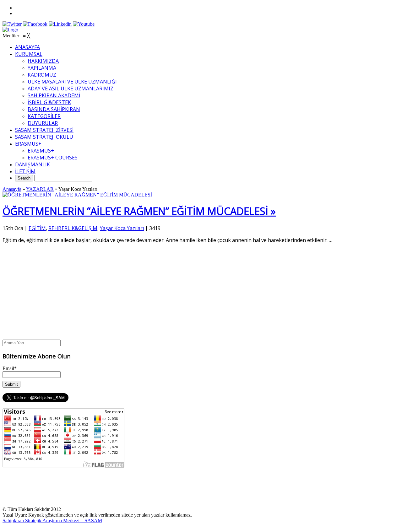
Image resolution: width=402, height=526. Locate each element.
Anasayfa (12, 189)
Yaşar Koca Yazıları (122, 228)
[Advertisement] (201, 292)
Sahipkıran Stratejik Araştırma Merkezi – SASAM (52, 520)
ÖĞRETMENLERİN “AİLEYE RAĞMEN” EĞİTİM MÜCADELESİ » (139, 211)
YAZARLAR (40, 189)
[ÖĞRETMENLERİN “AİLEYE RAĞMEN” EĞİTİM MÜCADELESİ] (77, 194)
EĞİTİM (37, 228)
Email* (10, 368)
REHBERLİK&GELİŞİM (72, 228)
